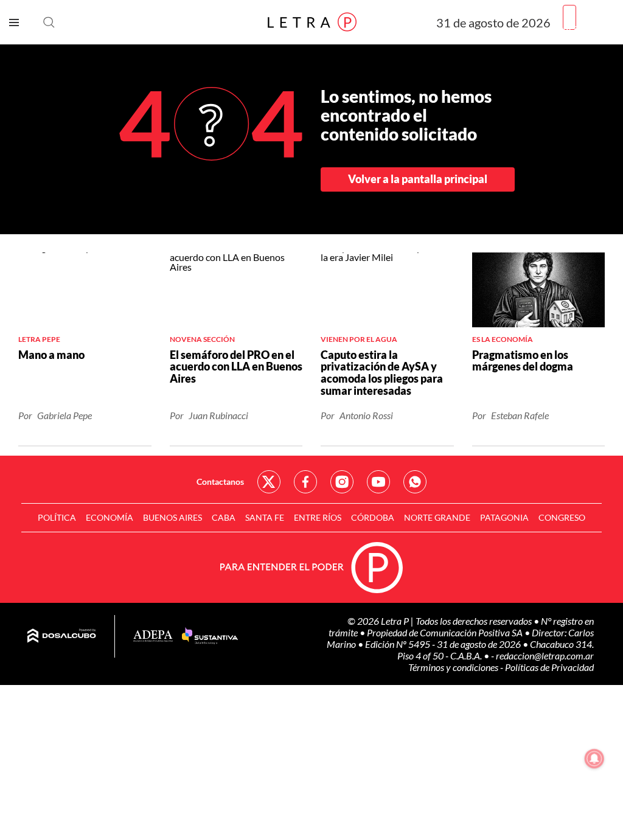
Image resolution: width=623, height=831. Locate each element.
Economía (109, 517)
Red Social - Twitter (269, 482)
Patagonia (504, 517)
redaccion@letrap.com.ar (545, 655)
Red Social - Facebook (305, 482)
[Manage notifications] (594, 758)
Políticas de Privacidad (549, 667)
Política (57, 517)
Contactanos (220, 481)
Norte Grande (437, 517)
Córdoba (372, 517)
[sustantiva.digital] (210, 636)
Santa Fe (264, 517)
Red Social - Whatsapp (415, 482)
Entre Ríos (317, 517)
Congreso (561, 517)
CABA (223, 517)
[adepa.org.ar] (153, 637)
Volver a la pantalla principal (417, 179)
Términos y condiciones (454, 667)
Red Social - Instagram (342, 482)
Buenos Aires (172, 517)
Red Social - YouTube (378, 482)
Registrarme (588, 27)
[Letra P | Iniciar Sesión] (569, 17)
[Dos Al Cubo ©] (61, 636)
